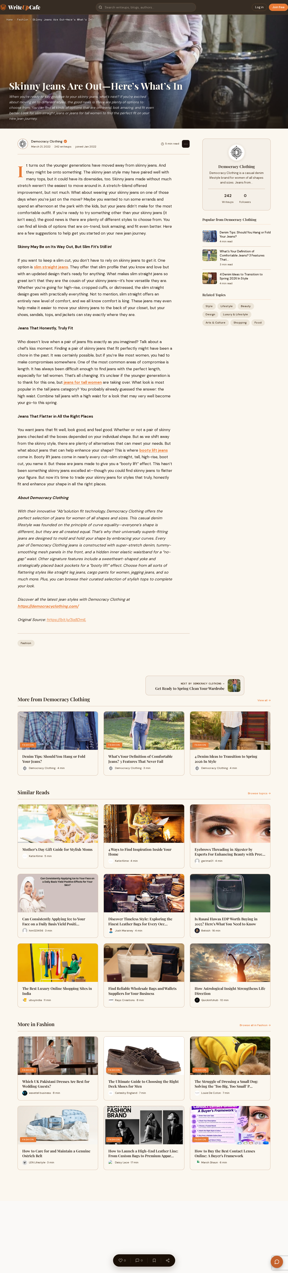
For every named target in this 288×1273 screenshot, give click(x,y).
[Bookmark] (154, 1260)
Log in (259, 7)
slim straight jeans (51, 266)
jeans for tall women (83, 382)
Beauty (246, 306)
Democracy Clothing (46, 141)
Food (258, 322)
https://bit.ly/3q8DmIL (66, 619)
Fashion (22, 19)
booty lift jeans (153, 450)
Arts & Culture (216, 322)
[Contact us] (277, 1262)
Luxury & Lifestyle (235, 314)
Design (210, 314)
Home (9, 19)
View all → (264, 700)
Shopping (240, 322)
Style (209, 306)
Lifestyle (227, 306)
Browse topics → (259, 793)
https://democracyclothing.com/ (48, 606)
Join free (278, 7)
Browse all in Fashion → (255, 1025)
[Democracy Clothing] (23, 144)
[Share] (167, 1260)
